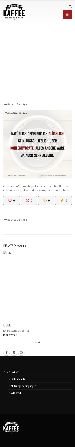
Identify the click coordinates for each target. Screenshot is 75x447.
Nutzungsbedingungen (23, 386)
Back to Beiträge (17, 104)
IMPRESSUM (12, 371)
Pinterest (14, 352)
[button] (70, 7)
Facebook (7, 352)
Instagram (21, 352)
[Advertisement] (37, 63)
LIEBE (7, 325)
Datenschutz (18, 379)
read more (9, 334)
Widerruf (16, 392)
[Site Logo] (14, 12)
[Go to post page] (37, 285)
